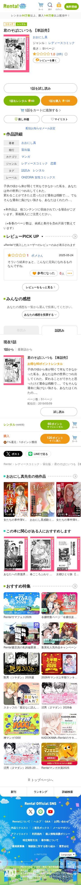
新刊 (13, 792)
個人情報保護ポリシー (57, 833)
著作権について (49, 840)
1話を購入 (59, 101)
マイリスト (61, 119)
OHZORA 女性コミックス (38, 177)
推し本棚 (23, 119)
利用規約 (37, 833)
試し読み (59, 412)
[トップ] (11, 6)
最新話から (25, 349)
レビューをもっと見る (39, 287)
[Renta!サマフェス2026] (22, 6)
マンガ (25, 156)
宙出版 (25, 149)
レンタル (39, 170)
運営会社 (64, 846)
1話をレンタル (21, 101)
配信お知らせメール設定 (40, 128)
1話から (9, 349)
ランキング (40, 792)
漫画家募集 (18, 846)
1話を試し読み (40, 88)
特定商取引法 (30, 840)
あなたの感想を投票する (39, 314)
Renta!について (21, 821)
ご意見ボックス (40, 827)
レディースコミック (61, 43)
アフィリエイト (19, 833)
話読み (25, 170)
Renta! (8, 464)
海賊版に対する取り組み (41, 846)
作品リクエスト (19, 827)
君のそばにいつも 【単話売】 (48, 357)
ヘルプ (37, 821)
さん (37, 255)
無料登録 (71, 6)
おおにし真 (40, 37)
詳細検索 (67, 792)
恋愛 (53, 163)
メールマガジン (61, 827)
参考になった (46, 273)
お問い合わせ (61, 821)
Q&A (47, 821)
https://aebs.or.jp (28, 879)
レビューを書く (48, 60)
